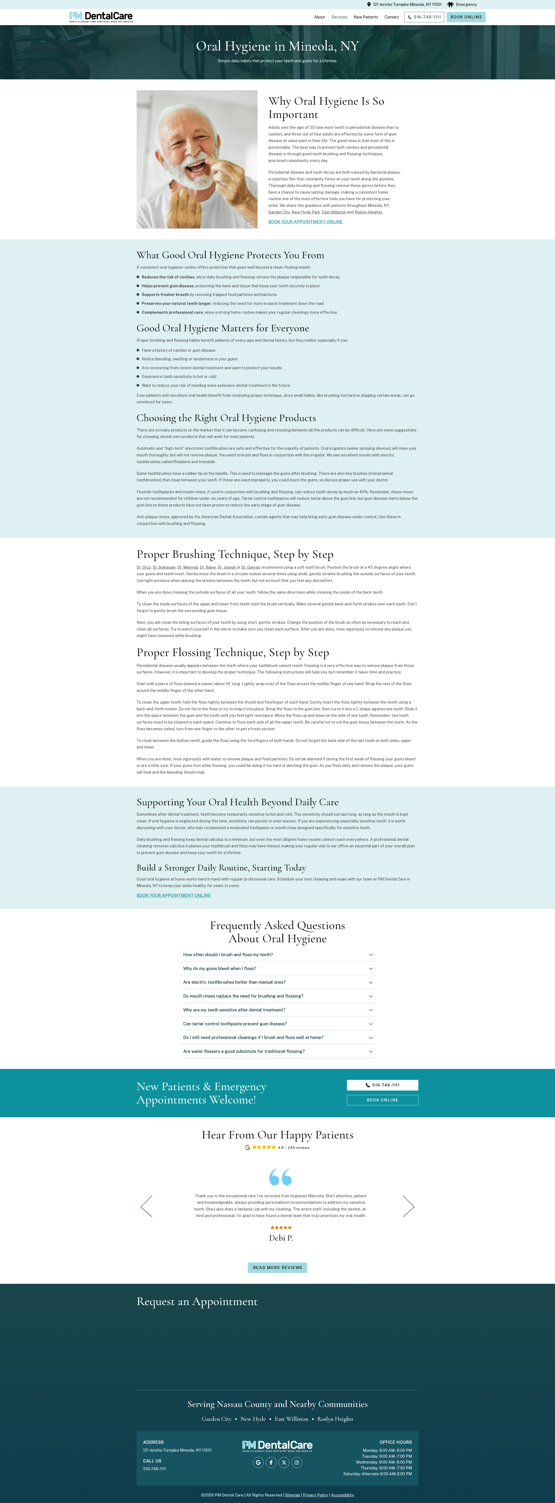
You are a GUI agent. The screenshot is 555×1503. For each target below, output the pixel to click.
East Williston (334, 212)
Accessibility (342, 1495)
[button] (462, 4)
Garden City (279, 212)
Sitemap (292, 1495)
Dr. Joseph (227, 567)
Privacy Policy (315, 1495)
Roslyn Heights (368, 212)
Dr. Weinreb (187, 567)
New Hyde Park (306, 212)
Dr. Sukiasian (164, 567)
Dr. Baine (208, 567)
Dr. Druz (144, 567)
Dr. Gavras (250, 567)
